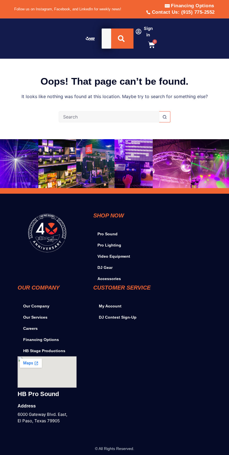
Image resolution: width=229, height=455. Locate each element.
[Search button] (164, 116)
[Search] (122, 39)
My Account (110, 306)
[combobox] (106, 39)
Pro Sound (107, 234)
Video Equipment (113, 256)
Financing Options (41, 339)
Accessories (109, 278)
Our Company (36, 306)
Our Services (35, 317)
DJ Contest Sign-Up (118, 317)
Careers (30, 328)
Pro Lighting (109, 245)
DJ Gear (105, 267)
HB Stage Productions (44, 351)
